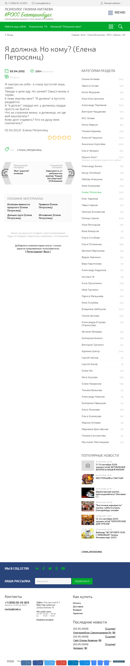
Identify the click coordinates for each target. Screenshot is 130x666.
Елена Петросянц (91, 192)
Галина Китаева (90, 78)
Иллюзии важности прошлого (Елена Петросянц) (18, 207)
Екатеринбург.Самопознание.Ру (92, 632)
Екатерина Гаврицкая (94, 402)
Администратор (91, 351)
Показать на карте (44, 620)
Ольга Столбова (91, 237)
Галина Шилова (90, 315)
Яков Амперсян (90, 231)
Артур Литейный (91, 172)
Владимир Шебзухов (94, 308)
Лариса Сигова (90, 85)
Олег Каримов (90, 198)
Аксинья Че (88, 276)
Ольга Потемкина (92, 244)
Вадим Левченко (91, 257)
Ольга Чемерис (90, 150)
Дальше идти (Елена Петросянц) (19, 216)
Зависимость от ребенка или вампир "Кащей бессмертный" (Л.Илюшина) (54, 175)
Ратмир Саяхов (90, 218)
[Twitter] (50, 568)
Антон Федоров (91, 92)
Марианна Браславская (95, 428)
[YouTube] (63, 568)
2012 (109, 35)
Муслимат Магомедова (95, 441)
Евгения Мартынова (93, 250)
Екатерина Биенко (92, 337)
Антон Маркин (90, 124)
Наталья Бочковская (93, 211)
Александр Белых (92, 166)
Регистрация (34, 251)
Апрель (117, 35)
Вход (46, 251)
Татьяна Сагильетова (94, 435)
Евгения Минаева (92, 331)
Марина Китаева (91, 422)
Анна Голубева (90, 302)
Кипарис (78, 647)
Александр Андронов (94, 269)
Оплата (77, 602)
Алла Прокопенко (92, 283)
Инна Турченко (90, 289)
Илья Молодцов (91, 224)
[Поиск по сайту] (120, 26)
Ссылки (110, 628)
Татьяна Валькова (92, 390)
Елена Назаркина (91, 383)
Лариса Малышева (92, 296)
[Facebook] (43, 568)
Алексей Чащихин (92, 137)
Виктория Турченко (93, 344)
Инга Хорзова (89, 377)
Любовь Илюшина (92, 179)
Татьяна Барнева (91, 131)
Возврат (77, 609)
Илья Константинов (93, 98)
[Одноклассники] (56, 568)
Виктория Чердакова (94, 111)
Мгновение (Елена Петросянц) (50, 216)
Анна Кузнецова (91, 185)
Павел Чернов (90, 204)
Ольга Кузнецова (91, 416)
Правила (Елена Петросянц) (48, 206)
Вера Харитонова (91, 263)
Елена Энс (87, 370)
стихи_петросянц (29, 149)
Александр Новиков (93, 396)
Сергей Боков (90, 363)
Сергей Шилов (90, 357)
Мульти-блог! (89, 157)
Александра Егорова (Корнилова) (93, 324)
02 (124, 35)
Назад (10, 35)
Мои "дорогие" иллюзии (21, 171)
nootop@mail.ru (13, 609)
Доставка (78, 606)
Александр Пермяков (94, 104)
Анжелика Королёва (93, 143)
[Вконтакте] (37, 568)
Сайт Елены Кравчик (85, 640)
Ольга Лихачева (91, 409)
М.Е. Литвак (88, 118)
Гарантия (78, 613)
